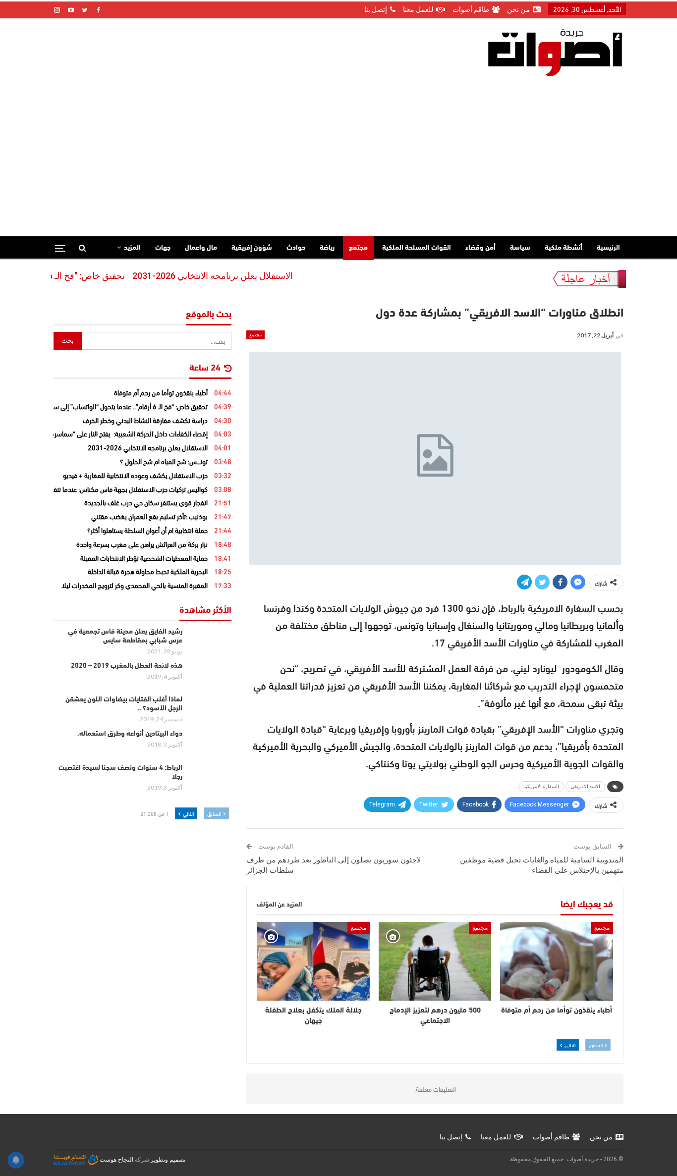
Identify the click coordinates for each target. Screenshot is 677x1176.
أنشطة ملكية (563, 248)
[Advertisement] (338, 151)
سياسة (520, 248)
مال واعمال (201, 248)
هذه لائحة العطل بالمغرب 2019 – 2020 (126, 666)
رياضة (327, 248)
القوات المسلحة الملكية (416, 248)
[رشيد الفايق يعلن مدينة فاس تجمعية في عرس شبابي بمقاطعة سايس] (210, 643)
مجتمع (358, 248)
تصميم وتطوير (168, 1159)
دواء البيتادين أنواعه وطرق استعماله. (129, 734)
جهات (162, 248)
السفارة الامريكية (541, 786)
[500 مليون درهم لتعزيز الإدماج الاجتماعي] (435, 961)
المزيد (132, 248)
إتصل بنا (375, 9)
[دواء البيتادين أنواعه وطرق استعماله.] (210, 745)
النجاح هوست (115, 1159)
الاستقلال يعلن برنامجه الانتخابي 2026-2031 (236, 275)
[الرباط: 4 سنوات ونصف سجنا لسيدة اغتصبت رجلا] (210, 780)
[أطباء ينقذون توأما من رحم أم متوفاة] (556, 961)
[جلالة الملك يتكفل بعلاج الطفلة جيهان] (313, 961)
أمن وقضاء (480, 248)
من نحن (518, 9)
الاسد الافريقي (585, 786)
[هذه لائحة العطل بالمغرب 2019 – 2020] (210, 678)
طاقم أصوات (470, 9)
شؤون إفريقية (251, 248)
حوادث (295, 248)
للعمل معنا (418, 9)
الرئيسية (608, 248)
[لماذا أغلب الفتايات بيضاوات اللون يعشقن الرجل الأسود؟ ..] (210, 711)
